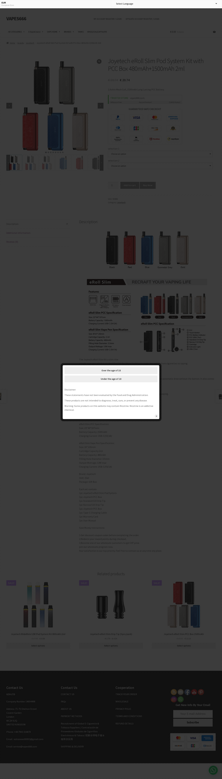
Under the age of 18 (111, 378)
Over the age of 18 (111, 370)
